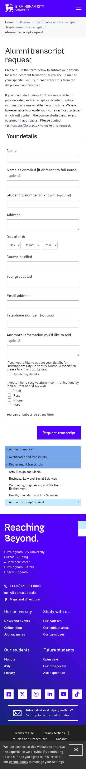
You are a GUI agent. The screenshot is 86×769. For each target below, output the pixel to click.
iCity (7, 666)
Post (16, 396)
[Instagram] (36, 694)
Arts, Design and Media (25, 472)
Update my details (26, 374)
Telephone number (30, 315)
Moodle (9, 659)
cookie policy (18, 762)
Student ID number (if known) (39, 195)
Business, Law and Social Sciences (33, 478)
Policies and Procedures (29, 739)
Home (9, 22)
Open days (51, 659)
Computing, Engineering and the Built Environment (35, 487)
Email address (18, 296)
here (37, 85)
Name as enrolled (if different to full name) (42, 173)
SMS (16, 405)
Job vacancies (14, 634)
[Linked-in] (49, 694)
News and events (17, 621)
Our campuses (54, 634)
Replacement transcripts (24, 27)
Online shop (13, 628)
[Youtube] (63, 694)
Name (12, 151)
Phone (18, 400)
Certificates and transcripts (55, 22)
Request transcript (59, 433)
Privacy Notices (53, 733)
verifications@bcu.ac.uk (22, 125)
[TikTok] (77, 694)
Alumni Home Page (22, 449)
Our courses (52, 621)
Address (13, 215)
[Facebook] (9, 694)
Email (17, 391)
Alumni (24, 22)
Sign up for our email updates (49, 713)
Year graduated (19, 277)
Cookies (61, 739)
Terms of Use (24, 733)
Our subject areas (56, 628)
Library (9, 673)
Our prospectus (54, 666)
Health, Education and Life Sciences (33, 495)
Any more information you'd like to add (39, 338)
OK (76, 750)
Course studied (19, 257)
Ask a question (54, 673)
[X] (22, 694)
